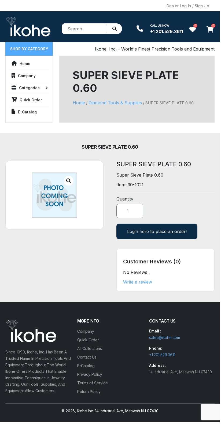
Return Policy (89, 391)
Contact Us (87, 357)
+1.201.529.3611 (166, 31)
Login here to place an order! (157, 231)
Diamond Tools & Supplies (115, 102)
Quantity (124, 199)
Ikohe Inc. (85, 411)
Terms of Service (92, 383)
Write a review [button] (137, 282)
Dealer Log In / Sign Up (188, 5)
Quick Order (31, 100)
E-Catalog (27, 112)
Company (27, 75)
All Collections (89, 348)
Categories (29, 87)
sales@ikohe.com (164, 337)
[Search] (114, 28)
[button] (68, 181)
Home (25, 63)
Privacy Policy (89, 374)
